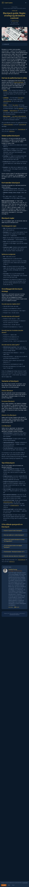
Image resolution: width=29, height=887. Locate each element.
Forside (13, 6)
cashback (20, 108)
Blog (16, 6)
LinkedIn (17, 607)
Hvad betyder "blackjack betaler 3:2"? (14, 551)
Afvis (9, 885)
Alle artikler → (11, 607)
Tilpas (13, 885)
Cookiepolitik (25, 882)
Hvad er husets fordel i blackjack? (13, 530)
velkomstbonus (7, 101)
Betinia (5, 90)
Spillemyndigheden (18, 82)
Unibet (5, 105)
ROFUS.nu (11, 131)
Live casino (15, 116)
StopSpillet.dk (21, 129)
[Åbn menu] (25, 2)
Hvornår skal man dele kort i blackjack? (14, 556)
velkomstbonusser (8, 502)
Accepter (4, 885)
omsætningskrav (14, 505)
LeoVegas (5, 97)
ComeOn (5, 110)
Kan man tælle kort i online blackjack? (14, 535)
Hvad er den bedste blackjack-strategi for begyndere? (14, 540)
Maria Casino (6, 116)
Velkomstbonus (14, 110)
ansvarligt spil (22, 124)
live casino (21, 97)
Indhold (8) (6, 44)
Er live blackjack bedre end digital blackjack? (13, 546)
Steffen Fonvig (15, 20)
